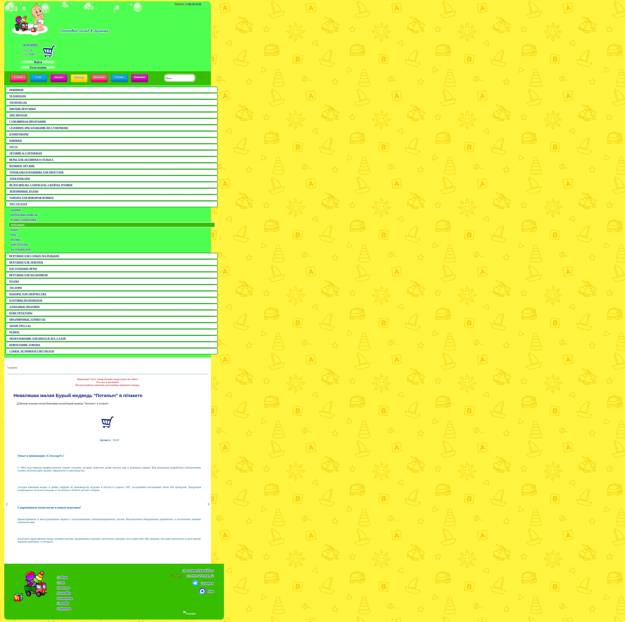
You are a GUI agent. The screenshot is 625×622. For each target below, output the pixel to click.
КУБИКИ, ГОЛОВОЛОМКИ (23, 220)
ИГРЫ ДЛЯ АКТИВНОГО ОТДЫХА (31, 159)
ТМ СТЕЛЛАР (18, 204)
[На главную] (30, 18)
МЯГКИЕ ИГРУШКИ (22, 108)
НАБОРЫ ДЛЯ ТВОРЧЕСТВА (27, 294)
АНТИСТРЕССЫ (20, 325)
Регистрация (38, 67)
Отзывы (119, 77)
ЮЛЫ (13, 235)
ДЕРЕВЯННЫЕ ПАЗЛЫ (23, 191)
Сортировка (12, 368)
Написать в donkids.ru (198, 570)
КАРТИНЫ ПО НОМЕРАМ (25, 300)
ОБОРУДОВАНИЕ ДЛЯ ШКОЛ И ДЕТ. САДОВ (37, 338)
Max (211, 591)
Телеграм (207, 583)
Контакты (99, 77)
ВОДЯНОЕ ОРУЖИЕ (22, 166)
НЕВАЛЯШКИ (17, 225)
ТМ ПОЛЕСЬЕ (18, 102)
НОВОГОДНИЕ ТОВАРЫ (24, 344)
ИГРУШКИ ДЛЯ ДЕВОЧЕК (26, 262)
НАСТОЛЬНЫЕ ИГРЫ (21, 249)
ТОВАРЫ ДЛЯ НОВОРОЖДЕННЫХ (31, 197)
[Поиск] (201, 77)
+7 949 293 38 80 (193, 4)
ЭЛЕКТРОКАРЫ (19, 178)
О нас (39, 77)
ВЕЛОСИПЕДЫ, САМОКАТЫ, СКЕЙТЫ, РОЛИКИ (40, 185)
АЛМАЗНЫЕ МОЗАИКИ (24, 306)
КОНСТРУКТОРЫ (19, 245)
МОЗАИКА (16, 240)
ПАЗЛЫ (14, 281)
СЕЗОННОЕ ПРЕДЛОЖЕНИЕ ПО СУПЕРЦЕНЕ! (39, 127)
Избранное (139, 77)
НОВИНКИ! (16, 89)
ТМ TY (13, 147)
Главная (18, 77)
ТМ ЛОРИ (15, 287)
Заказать (58, 77)
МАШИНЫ (16, 210)
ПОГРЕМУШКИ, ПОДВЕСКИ (24, 215)
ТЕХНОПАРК (17, 96)
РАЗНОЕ (14, 230)
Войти (38, 61)
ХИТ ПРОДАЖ (18, 115)
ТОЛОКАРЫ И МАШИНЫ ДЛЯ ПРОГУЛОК (36, 172)
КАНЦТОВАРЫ (19, 134)
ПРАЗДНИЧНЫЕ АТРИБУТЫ (27, 319)
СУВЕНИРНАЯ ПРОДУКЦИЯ (27, 121)
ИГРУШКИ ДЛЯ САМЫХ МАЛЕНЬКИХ (34, 256)
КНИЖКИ (15, 140)
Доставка (79, 77)
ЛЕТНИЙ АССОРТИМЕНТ (25, 153)
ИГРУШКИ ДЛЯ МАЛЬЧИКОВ (28, 275)
